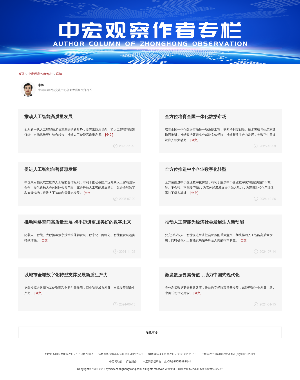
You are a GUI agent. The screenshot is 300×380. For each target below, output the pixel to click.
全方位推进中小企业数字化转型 (195, 169)
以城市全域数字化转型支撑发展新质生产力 (66, 274)
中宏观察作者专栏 (40, 73)
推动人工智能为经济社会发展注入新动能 (204, 221)
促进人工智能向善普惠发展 (50, 169)
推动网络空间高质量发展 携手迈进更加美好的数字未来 (77, 221)
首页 (21, 73)
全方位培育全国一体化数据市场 (195, 116)
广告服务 (131, 361)
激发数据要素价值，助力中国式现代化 (202, 274)
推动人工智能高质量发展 (48, 116)
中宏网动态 (116, 361)
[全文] (109, 134)
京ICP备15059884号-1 (177, 361)
